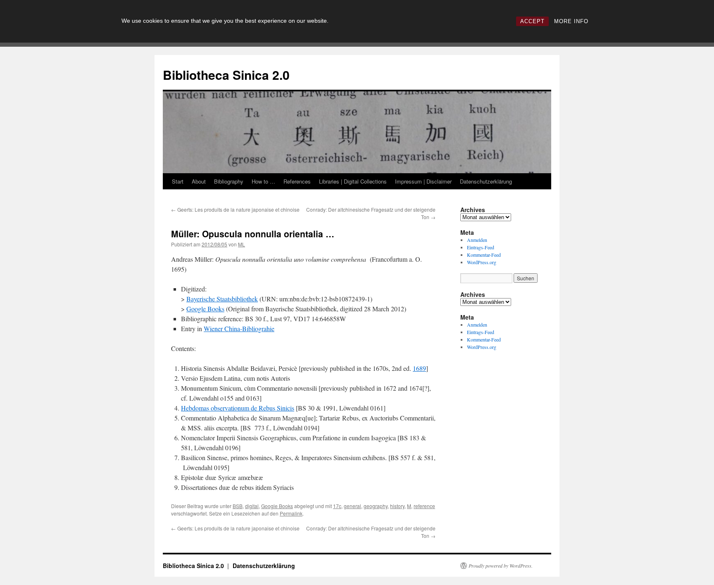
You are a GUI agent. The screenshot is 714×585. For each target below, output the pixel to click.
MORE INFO (571, 21)
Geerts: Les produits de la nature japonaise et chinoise (235, 209)
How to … (263, 181)
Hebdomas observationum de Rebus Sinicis (237, 408)
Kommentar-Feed (484, 254)
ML (241, 244)
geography (376, 505)
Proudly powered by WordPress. (501, 565)
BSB (238, 505)
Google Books (205, 308)
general (352, 505)
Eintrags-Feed (480, 247)
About (199, 181)
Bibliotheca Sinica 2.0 (226, 75)
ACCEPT (532, 21)
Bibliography (228, 181)
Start (177, 181)
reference (424, 505)
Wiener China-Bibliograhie (239, 328)
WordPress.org (481, 262)
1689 (419, 368)
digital (252, 505)
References (297, 181)
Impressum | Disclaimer (423, 181)
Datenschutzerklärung (486, 181)
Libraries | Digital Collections (353, 181)
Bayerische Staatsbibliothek (222, 298)
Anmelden (477, 239)
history (397, 505)
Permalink (291, 513)
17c (337, 505)
